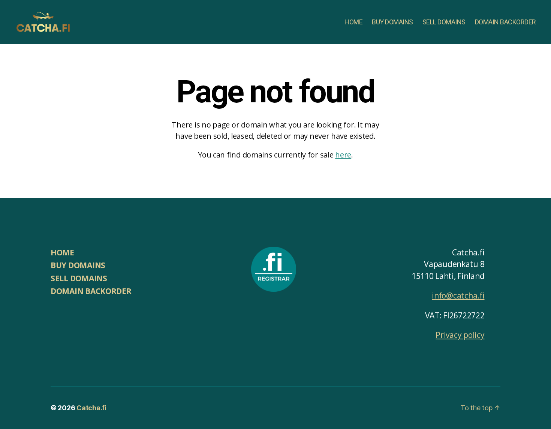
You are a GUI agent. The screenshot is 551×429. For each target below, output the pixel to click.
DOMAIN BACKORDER (505, 22)
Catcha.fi (91, 408)
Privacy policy (460, 335)
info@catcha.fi (458, 295)
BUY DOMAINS (392, 22)
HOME (353, 22)
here (343, 155)
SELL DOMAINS (444, 22)
